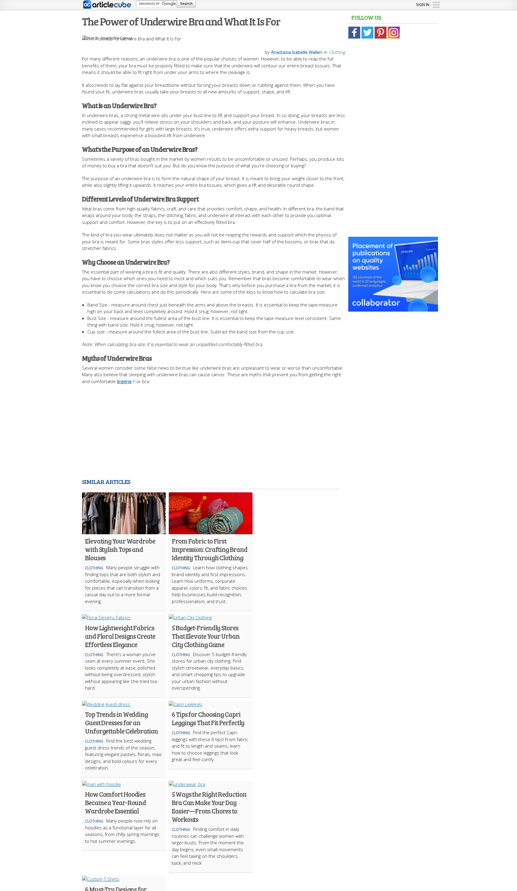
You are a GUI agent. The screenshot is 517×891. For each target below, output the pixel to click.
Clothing (337, 52)
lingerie (124, 381)
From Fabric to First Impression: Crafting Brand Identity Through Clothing (209, 549)
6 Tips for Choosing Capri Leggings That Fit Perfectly (208, 718)
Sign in (422, 4)
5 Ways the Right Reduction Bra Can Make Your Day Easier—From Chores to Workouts (209, 807)
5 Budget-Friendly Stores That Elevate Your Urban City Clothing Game (206, 636)
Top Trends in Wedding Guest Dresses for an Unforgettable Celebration (121, 722)
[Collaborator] (393, 308)
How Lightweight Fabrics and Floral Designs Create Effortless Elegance (120, 636)
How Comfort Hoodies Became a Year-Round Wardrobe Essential (115, 802)
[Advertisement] (213, 432)
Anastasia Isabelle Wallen (296, 52)
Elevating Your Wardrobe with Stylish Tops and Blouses (120, 549)
